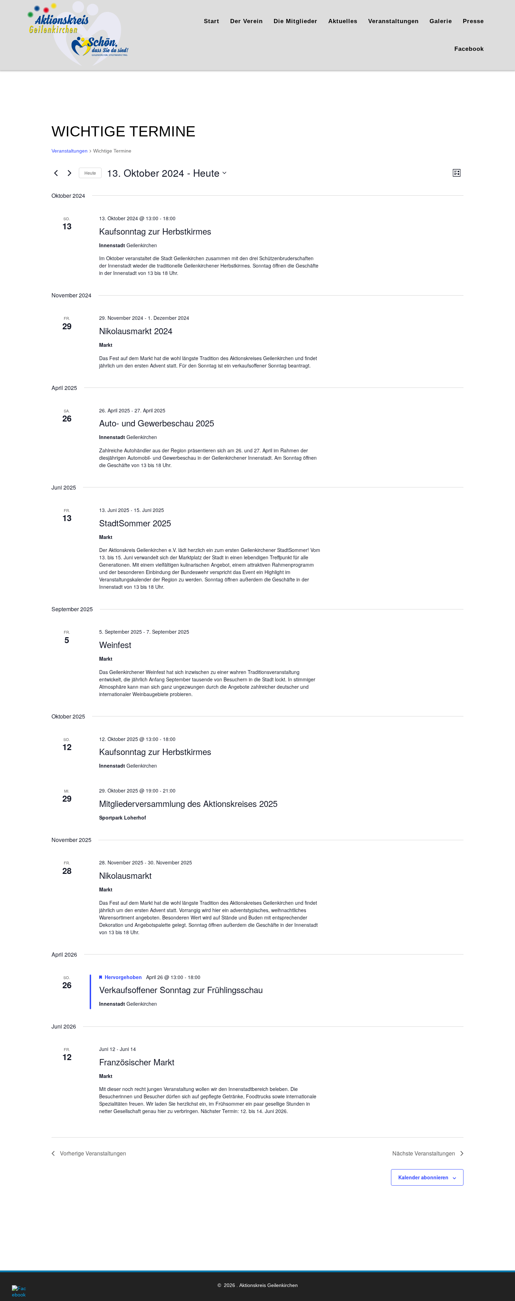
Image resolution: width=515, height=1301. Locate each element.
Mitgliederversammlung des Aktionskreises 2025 (188, 803)
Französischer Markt (136, 1062)
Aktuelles (342, 21)
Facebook (469, 49)
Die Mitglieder (295, 21)
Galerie (441, 21)
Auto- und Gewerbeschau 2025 (156, 423)
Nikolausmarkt (125, 875)
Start (211, 21)
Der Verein (246, 21)
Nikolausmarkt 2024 (135, 330)
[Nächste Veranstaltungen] (69, 173)
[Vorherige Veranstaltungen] (56, 173)
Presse (473, 21)
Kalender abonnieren (423, 1177)
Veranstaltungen (393, 21)
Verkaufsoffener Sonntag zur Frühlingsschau (181, 989)
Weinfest (115, 644)
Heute (90, 173)
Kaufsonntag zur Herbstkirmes (155, 231)
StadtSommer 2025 (135, 523)
